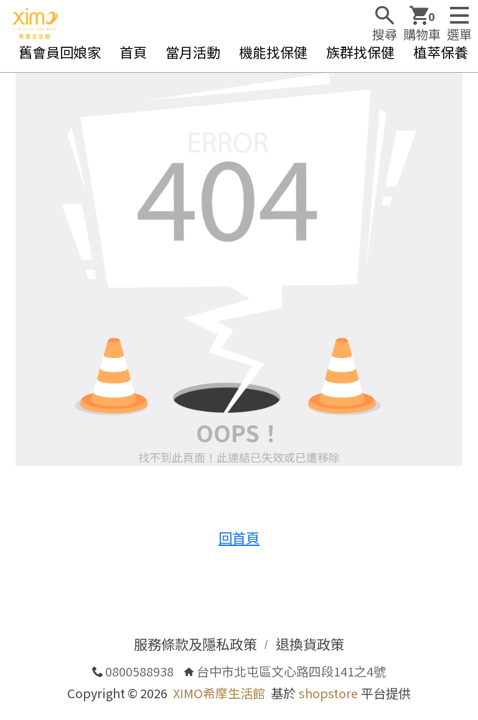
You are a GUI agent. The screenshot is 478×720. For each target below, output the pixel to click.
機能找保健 (273, 52)
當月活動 (193, 52)
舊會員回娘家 (60, 52)
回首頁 (239, 537)
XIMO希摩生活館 (219, 693)
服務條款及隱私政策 (195, 643)
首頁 (133, 52)
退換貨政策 (310, 643)
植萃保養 (440, 52)
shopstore (328, 693)
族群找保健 (360, 52)
